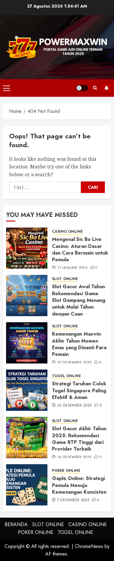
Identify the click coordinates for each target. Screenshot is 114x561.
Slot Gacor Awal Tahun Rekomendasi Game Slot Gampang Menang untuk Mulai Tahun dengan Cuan (78, 300)
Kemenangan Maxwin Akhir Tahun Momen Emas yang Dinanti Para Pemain (79, 344)
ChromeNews (89, 546)
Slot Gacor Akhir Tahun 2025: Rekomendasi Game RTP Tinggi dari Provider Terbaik (79, 438)
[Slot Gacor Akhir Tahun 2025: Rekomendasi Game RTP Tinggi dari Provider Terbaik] (26, 437)
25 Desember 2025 (74, 362)
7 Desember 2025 (73, 500)
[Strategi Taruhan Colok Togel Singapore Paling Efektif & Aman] (26, 390)
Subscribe (106, 88)
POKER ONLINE (66, 470)
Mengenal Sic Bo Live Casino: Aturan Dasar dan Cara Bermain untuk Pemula (80, 249)
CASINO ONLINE (67, 231)
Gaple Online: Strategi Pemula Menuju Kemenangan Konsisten (79, 485)
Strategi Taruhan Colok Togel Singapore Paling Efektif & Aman (79, 390)
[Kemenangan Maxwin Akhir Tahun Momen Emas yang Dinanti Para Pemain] (26, 342)
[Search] (95, 88)
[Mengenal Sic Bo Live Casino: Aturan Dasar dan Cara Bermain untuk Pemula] (26, 248)
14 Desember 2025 (74, 457)
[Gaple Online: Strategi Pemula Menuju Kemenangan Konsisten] (26, 484)
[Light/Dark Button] (82, 88)
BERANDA (16, 524)
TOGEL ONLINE (66, 376)
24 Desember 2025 (74, 405)
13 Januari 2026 (72, 268)
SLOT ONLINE (65, 279)
